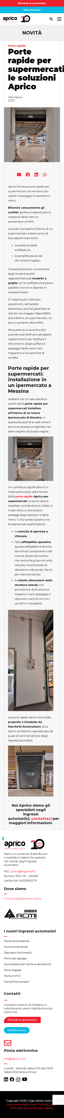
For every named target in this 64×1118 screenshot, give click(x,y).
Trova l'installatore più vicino (22, 898)
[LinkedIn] (6, 1079)
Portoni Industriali (16, 946)
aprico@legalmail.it (23, 871)
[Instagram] (18, 1079)
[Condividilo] (27, 174)
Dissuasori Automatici (18, 952)
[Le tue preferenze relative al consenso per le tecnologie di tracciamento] (3, 838)
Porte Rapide (12, 970)
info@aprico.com (15, 1058)
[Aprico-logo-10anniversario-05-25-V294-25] (17, 19)
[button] (51, 19)
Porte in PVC (12, 976)
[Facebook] (12, 1079)
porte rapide (24, 496)
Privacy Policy (36, 1104)
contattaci (41, 818)
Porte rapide (17, 45)
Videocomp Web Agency (37, 1108)
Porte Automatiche (16, 941)
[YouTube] (24, 1079)
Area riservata (16, 1104)
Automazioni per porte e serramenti (27, 964)
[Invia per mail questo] (19, 174)
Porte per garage (15, 958)
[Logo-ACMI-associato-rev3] (20, 915)
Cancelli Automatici (16, 981)
